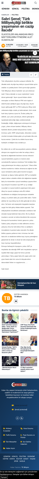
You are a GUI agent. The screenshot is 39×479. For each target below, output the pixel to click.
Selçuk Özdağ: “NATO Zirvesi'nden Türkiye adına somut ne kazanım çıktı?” (9, 349)
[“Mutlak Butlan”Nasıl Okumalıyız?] (10, 361)
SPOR (16, 461)
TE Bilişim (25, 467)
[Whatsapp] (17, 418)
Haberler (5, 15)
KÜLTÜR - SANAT (22, 459)
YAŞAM (32, 459)
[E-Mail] (16, 301)
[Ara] (35, 3)
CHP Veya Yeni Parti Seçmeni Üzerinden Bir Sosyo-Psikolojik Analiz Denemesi (28, 327)
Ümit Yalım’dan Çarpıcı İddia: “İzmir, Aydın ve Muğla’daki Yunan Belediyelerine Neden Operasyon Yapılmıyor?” (10, 328)
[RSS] (21, 418)
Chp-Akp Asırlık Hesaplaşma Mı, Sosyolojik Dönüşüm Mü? (27, 349)
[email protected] (21, 405)
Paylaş (6, 74)
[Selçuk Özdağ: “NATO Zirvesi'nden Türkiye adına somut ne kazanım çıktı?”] (10, 340)
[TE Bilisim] (7, 298)
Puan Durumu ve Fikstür (27, 436)
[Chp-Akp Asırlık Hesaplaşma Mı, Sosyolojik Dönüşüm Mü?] (28, 340)
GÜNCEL (15, 9)
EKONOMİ (31, 456)
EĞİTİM (5, 459)
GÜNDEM (5, 9)
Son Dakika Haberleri (25, 443)
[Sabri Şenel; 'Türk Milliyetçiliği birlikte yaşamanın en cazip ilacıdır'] (19, 60)
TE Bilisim (18, 297)
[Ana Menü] (2, 3)
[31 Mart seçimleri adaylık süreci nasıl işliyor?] (28, 361)
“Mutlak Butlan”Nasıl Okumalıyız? (9, 368)
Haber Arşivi (10, 448)
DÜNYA (12, 459)
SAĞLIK (22, 461)
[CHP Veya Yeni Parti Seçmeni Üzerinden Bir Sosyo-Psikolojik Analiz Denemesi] (28, 318)
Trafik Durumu (11, 435)
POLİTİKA (25, 9)
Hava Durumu (28, 428)
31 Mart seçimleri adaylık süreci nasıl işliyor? (27, 369)
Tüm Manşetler (11, 442)
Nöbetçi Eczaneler (7, 430)
